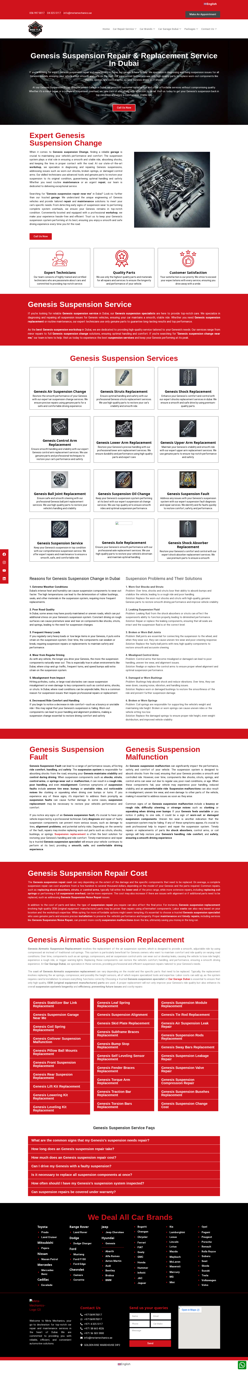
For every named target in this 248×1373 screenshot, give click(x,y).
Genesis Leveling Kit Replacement (49, 1108)
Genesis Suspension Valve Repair (182, 1069)
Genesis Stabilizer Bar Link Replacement (55, 1004)
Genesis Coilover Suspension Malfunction (57, 1040)
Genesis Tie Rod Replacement (185, 1014)
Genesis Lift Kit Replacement (56, 1086)
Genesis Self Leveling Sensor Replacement (121, 1057)
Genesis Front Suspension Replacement (54, 1064)
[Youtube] (4, 570)
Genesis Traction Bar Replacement (114, 1093)
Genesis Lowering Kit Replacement (50, 1096)
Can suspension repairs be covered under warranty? (73, 1192)
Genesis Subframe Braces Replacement (118, 1033)
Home (106, 28)
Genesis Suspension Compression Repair (177, 1081)
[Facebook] (4, 554)
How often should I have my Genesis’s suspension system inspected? (87, 1183)
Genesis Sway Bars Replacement (187, 1047)
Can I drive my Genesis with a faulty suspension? (71, 1166)
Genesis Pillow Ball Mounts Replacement (55, 1052)
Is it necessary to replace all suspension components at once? (81, 1175)
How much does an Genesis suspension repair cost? (73, 1157)
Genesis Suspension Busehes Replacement (185, 1093)
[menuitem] (210, 4)
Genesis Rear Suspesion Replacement (53, 1076)
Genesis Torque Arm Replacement (113, 1081)
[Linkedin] (4, 578)
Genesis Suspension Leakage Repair (185, 1057)
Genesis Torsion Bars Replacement (114, 1105)
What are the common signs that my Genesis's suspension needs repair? (90, 1140)
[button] (60, 1004)
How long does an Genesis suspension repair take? (72, 1149)
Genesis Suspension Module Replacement (184, 1004)
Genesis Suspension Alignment (122, 1014)
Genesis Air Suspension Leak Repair (185, 1024)
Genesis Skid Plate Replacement (123, 1023)
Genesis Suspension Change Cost (184, 1105)
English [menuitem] (125, 1364)
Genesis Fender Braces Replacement (116, 1069)
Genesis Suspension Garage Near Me (56, 1016)
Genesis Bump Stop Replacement (113, 1045)
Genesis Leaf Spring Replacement (113, 1004)
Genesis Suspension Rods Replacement (182, 1036)
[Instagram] (4, 562)
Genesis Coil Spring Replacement (49, 1028)
